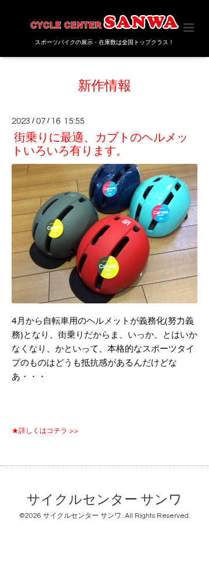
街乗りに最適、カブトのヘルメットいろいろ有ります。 (100, 144)
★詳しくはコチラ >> (45, 431)
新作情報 (104, 86)
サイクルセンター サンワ (104, 499)
